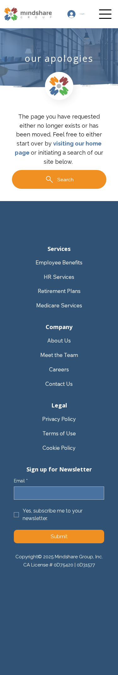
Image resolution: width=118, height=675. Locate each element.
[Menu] (105, 14)
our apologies (59, 58)
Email (21, 480)
